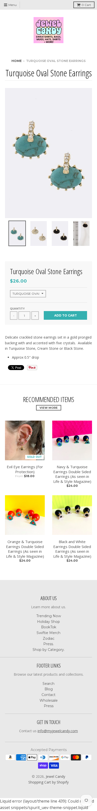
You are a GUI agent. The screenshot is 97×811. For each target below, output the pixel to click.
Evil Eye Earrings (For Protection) (25, 469)
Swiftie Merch (48, 633)
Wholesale (49, 700)
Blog (49, 689)
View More (49, 407)
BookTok (48, 627)
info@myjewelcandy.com (58, 730)
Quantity (17, 308)
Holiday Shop (48, 621)
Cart (86, 5)
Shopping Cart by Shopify (48, 782)
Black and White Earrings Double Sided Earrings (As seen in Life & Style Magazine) (72, 549)
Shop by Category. (49, 649)
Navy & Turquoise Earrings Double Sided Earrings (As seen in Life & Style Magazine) (72, 474)
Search (48, 683)
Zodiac (48, 638)
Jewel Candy (55, 776)
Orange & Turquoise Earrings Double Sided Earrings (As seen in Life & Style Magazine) (25, 549)
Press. (48, 644)
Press (48, 706)
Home (16, 61)
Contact (48, 695)
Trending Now (48, 616)
